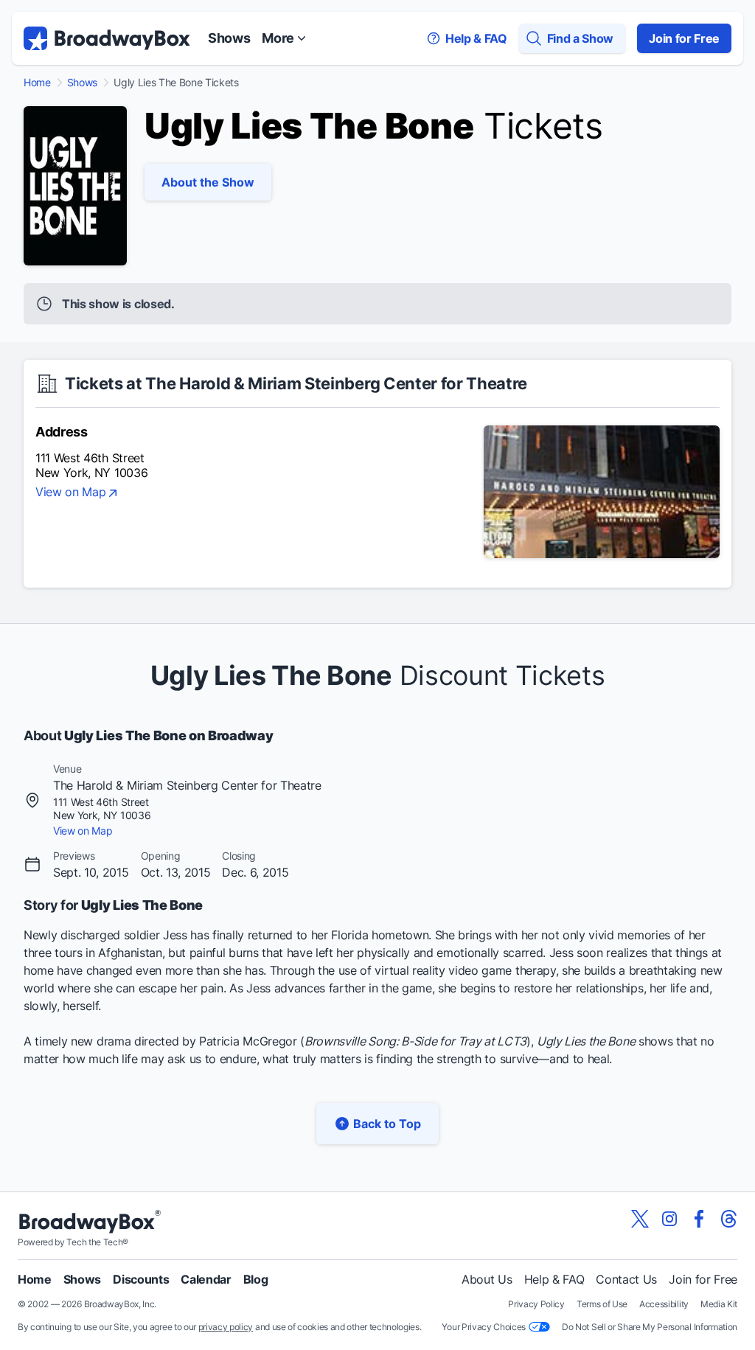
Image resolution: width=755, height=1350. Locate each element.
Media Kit (718, 1303)
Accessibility (664, 1303)
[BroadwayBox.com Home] (107, 38)
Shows (229, 38)
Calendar (206, 1279)
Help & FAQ (554, 1279)
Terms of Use (602, 1303)
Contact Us (626, 1279)
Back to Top (387, 1123)
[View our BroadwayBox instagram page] (669, 1219)
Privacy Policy (536, 1303)
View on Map (70, 492)
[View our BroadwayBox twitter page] (640, 1219)
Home (37, 82)
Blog (255, 1279)
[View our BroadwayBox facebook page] (699, 1219)
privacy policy (226, 1326)
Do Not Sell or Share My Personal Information (649, 1326)
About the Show (207, 182)
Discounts (141, 1279)
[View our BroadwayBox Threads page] (728, 1219)
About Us (487, 1279)
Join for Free (684, 38)
